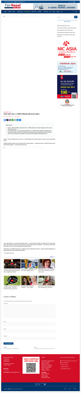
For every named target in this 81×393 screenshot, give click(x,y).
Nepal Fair (10, 388)
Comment (6, 303)
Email (5, 328)
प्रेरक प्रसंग (34, 11)
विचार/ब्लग (46, 11)
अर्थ (50, 11)
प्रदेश (14, 11)
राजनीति (9, 11)
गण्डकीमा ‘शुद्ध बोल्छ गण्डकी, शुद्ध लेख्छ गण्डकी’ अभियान (66, 32)
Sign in (65, 388)
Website (5, 336)
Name (5, 321)
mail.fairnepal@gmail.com (20, 1)
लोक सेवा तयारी (27, 11)
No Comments (17, 116)
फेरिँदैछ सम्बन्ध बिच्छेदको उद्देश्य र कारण (63, 25)
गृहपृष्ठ (5, 11)
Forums (70, 388)
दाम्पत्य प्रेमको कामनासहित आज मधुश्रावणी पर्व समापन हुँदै (66, 28)
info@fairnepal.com (64, 364)
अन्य (62, 11)
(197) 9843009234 (65, 362)
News (10, 111)
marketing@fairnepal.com (66, 368)
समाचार (53, 11)
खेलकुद (58, 11)
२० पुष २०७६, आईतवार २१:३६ (8, 116)
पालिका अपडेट (20, 11)
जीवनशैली (39, 11)
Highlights (6, 111)
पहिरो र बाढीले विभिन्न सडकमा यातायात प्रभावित (65, 30)
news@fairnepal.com (65, 366)
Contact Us (75, 388)
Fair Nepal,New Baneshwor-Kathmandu (69, 360)
